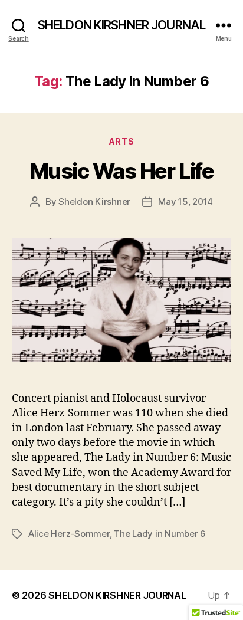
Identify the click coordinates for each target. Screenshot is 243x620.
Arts (121, 141)
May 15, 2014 (185, 201)
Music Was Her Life (121, 171)
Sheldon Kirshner (94, 201)
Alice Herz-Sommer (69, 533)
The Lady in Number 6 (160, 533)
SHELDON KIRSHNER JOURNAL (121, 25)
